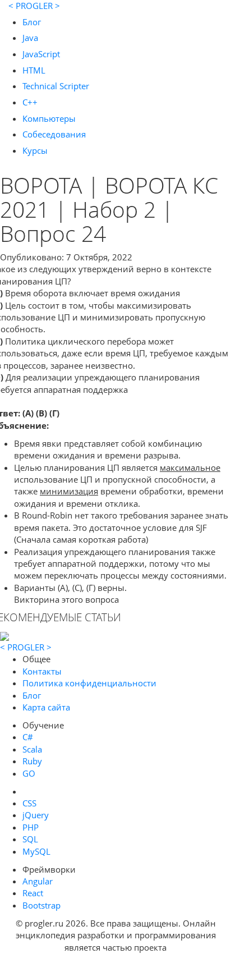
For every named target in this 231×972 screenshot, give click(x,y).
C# (27, 736)
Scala (32, 749)
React (32, 892)
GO (28, 773)
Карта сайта (46, 707)
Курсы (35, 150)
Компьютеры (49, 118)
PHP (30, 827)
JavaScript (41, 53)
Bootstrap (41, 905)
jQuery (35, 814)
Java (30, 37)
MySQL (36, 851)
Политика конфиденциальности (89, 683)
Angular (37, 881)
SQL (30, 839)
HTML (33, 70)
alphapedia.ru (115, 964)
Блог (31, 21)
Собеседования (54, 134)
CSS (29, 803)
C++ (30, 102)
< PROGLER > (34, 5)
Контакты (42, 671)
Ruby (32, 761)
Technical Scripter (55, 85)
